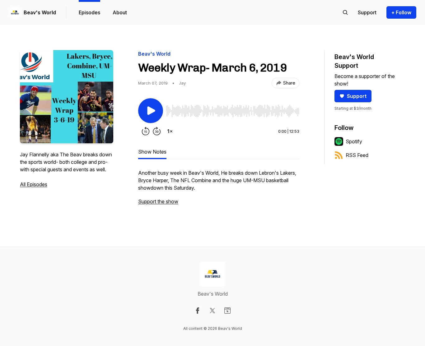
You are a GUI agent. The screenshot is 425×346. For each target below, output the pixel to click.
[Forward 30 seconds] (156, 131)
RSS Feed (357, 155)
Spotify (354, 141)
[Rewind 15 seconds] (145, 131)
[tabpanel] (218, 190)
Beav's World (40, 12)
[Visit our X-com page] (212, 310)
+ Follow (401, 12)
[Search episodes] (345, 12)
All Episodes (33, 184)
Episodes (89, 12)
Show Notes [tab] (152, 152)
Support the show (158, 201)
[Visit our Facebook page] (197, 310)
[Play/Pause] (150, 110)
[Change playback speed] (170, 131)
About (120, 12)
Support (357, 96)
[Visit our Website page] (227, 310)
